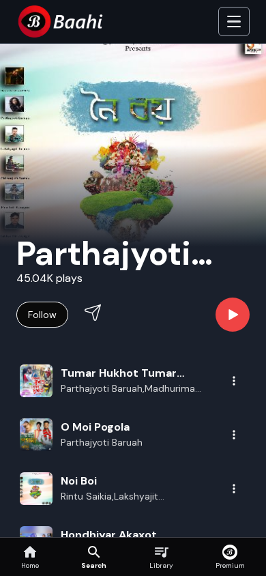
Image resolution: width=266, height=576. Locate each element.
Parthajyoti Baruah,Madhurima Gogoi (128, 389)
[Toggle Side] (234, 22)
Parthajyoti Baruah (102, 442)
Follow (42, 314)
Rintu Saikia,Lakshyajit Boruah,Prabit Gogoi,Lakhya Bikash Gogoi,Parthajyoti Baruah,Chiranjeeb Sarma (122, 497)
